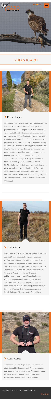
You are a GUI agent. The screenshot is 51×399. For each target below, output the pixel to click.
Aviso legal (45, 394)
